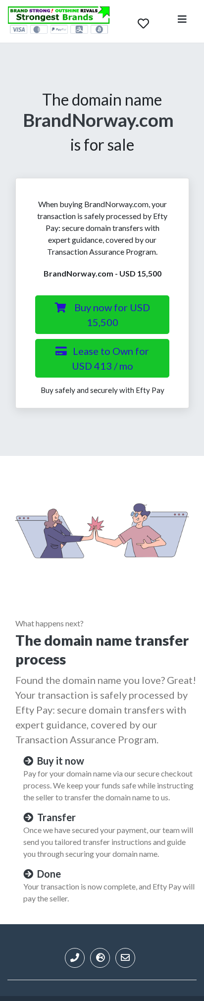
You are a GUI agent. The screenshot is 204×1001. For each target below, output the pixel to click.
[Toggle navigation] (182, 21)
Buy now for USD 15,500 (112, 314)
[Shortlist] (143, 21)
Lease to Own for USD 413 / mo (111, 358)
